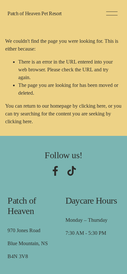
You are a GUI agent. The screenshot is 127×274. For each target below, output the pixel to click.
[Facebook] (55, 171)
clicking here (92, 106)
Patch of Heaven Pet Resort (34, 13)
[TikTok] (71, 171)
